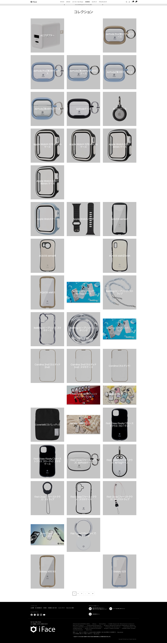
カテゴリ (68, 2)
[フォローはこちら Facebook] (32, 615)
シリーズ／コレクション (77, 2)
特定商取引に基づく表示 (52, 607)
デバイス (62, 2)
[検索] (126, 1)
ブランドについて (103, 2)
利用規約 (45, 607)
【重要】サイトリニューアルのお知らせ (83, 4)
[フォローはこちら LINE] (38, 615)
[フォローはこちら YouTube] (44, 615)
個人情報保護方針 (38, 607)
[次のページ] (92, 593)
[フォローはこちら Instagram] (41, 615)
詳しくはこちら (120, 632)
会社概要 (32, 607)
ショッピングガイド (61, 607)
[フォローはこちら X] (35, 615)
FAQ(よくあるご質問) (70, 607)
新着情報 (87, 2)
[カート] (135, 2)
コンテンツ (94, 2)
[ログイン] (129, 1)
